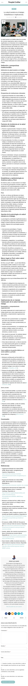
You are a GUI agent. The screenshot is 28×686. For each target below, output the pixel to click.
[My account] (26, 2)
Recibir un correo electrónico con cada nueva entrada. (12, 677)
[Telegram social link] (22, 613)
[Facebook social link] (6, 613)
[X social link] (9, 613)
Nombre (3, 646)
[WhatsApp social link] (18, 613)
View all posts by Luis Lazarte (14, 606)
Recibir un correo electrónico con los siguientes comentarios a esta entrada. (12, 670)
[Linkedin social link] (15, 613)
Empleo (14, 8)
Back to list (14, 618)
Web (2, 657)
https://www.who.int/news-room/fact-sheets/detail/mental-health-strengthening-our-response (14, 475)
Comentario (4, 630)
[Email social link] (12, 613)
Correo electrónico (6, 651)
